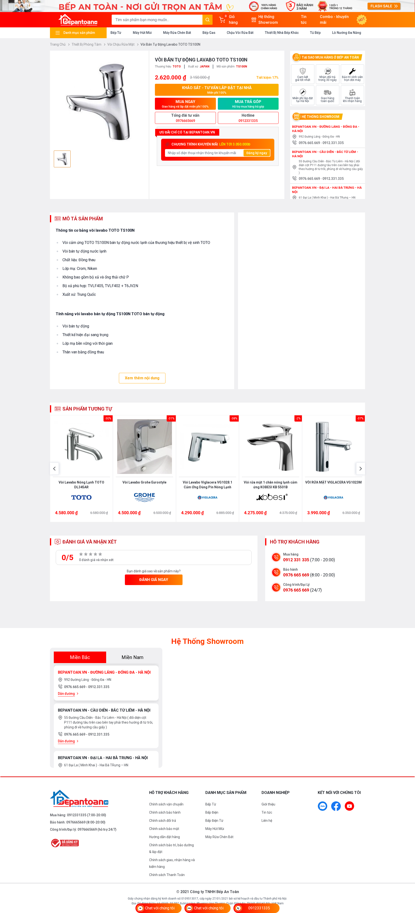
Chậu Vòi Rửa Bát (240, 33)
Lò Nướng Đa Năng (346, 33)
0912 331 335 (296, 559)
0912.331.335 (333, 143)
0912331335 (76, 815)
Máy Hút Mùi (142, 33)
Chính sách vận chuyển (166, 804)
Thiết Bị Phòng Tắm (87, 44)
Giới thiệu (268, 804)
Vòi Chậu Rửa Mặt (121, 44)
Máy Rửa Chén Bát (177, 33)
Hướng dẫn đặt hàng (164, 837)
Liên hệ (267, 820)
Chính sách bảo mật (164, 829)
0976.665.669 (310, 143)
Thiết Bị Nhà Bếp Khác (282, 33)
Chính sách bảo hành (165, 812)
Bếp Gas (208, 33)
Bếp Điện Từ (214, 820)
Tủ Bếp (315, 33)
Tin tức (267, 812)
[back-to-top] (406, 883)
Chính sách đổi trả (162, 820)
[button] (54, 468)
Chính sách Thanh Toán (167, 875)
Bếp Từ (115, 33)
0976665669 (75, 822)
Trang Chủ (58, 44)
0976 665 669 (296, 574)
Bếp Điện (211, 812)
